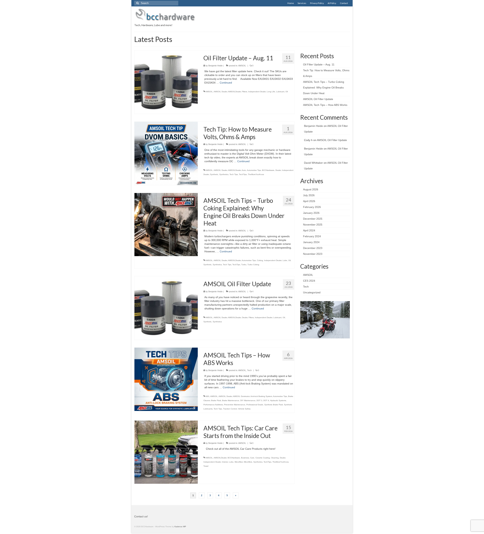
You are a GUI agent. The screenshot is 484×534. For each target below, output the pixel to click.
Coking (260, 260)
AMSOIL (242, 65)
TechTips (243, 174)
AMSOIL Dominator (241, 396)
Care (252, 458)
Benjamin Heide (215, 65)
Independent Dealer (257, 92)
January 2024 (311, 242)
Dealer (278, 170)
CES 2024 (309, 280)
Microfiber (239, 462)
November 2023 (312, 253)
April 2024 (309, 230)
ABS (207, 396)
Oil (286, 92)
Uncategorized (311, 292)
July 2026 (309, 195)
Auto (244, 170)
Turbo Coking (253, 265)
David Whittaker (313, 162)
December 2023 (312, 248)
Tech (249, 370)
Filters (244, 92)
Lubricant (280, 92)
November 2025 (312, 224)
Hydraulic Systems (278, 400)
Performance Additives (213, 405)
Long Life (271, 92)
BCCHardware (268, 170)
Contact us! (141, 516)
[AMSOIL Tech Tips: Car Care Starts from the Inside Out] (166, 451)
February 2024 (312, 236)
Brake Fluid (216, 400)
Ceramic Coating (262, 458)
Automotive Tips (254, 170)
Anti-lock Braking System (261, 396)
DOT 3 (259, 400)
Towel (205, 466)
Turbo (243, 265)
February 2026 (312, 206)
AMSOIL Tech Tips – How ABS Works (325, 104)
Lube (285, 260)
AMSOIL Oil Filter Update (318, 99)
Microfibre (248, 462)
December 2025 (312, 218)
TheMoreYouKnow (256, 174)
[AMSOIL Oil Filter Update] (166, 307)
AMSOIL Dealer (220, 92)
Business (245, 458)
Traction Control (230, 409)
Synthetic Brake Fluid (273, 405)
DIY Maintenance (247, 400)
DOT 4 (266, 400)
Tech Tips (234, 174)
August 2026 (310, 189)
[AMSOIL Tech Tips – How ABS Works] (166, 379)
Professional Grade (254, 405)
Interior (225, 462)
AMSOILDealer (234, 92)
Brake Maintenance (230, 400)
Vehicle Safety (244, 409)
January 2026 (311, 212)
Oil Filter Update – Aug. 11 (318, 64)
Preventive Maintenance (234, 405)
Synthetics (223, 174)
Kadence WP (180, 526)
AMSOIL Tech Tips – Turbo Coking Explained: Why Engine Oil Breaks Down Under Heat (323, 87)
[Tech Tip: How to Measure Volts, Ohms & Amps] (166, 153)
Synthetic (214, 174)
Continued (226, 82)
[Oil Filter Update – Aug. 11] (166, 81)
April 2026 (309, 201)
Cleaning (275, 458)
